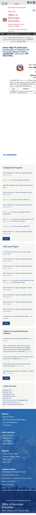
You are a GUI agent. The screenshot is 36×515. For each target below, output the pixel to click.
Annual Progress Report (10, 454)
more (6, 238)
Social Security (7, 438)
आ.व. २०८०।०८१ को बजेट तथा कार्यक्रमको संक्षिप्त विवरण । (16, 226)
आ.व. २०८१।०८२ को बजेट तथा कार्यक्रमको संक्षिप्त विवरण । (16, 199)
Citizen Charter (7, 441)
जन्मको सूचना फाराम (7, 390)
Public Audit (6, 462)
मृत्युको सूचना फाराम (7, 398)
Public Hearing (7, 459)
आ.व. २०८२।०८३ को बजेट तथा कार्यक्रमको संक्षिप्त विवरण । (16, 180)
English (17, 3)
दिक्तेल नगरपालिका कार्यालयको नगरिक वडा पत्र (13, 404)
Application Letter (8, 444)
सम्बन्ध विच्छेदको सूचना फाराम (9, 396)
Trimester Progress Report (11, 456)
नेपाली (21, 3)
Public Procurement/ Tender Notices (14, 420)
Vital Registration (8, 435)
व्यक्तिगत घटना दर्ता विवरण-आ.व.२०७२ (11, 402)
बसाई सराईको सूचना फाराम (8, 394)
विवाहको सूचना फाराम (7, 392)
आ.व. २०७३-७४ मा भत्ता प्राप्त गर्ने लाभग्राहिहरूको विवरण (15, 400)
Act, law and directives (10, 422)
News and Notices (8, 417)
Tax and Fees (7, 425)
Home (4, 37)
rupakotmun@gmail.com (9, 490)
